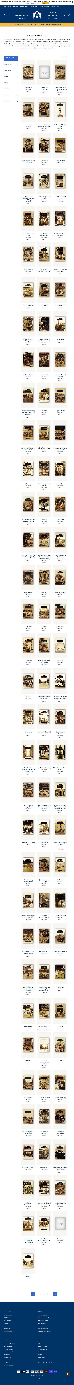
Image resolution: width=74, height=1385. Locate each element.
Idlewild (55, 39)
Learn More (45, 3)
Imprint (6, 89)
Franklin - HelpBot (8, 1349)
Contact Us (7, 1354)
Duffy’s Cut (7, 44)
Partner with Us (24, 6)
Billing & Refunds (42, 1346)
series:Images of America (10, 58)
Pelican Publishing (43, 1328)
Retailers (15, 6)
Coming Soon (7, 1328)
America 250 (52, 15)
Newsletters (7, 1363)
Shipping (40, 1344)
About (53, 6)
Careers (40, 1334)
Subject (7, 83)
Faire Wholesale (8, 1346)
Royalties (40, 1352)
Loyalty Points (8, 1320)
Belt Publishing (42, 1323)
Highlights (8, 70)
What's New (52, 18)
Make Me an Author (9, 1360)
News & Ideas (7, 6)
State (6, 77)
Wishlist (6, 1323)
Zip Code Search (21, 15)
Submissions (34, 6)
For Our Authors (42, 1349)
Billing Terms (41, 1357)
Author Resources (44, 6)
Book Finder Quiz (8, 1334)
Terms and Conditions (44, 1360)
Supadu (41, 1378)
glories (51, 41)
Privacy (40, 1354)
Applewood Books (42, 1315)
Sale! (21, 12)
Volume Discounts (8, 1331)
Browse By (21, 18)
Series (6, 95)
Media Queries (7, 1357)
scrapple (22, 48)
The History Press (43, 1326)
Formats (7, 101)
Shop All (52, 12)
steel (68, 39)
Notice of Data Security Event (46, 1363)
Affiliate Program (8, 1365)
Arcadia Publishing (43, 1320)
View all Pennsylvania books (45, 48)
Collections (7, 1326)
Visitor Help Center (9, 1352)
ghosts (44, 41)
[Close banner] (72, 3)
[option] (37, 24)
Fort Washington (57, 44)
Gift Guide (6, 1318)
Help (58, 6)
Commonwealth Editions (44, 1331)
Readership (8, 64)
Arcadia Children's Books (44, 1318)
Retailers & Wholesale (9, 1344)
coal (33, 48)
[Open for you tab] (68, 1374)
